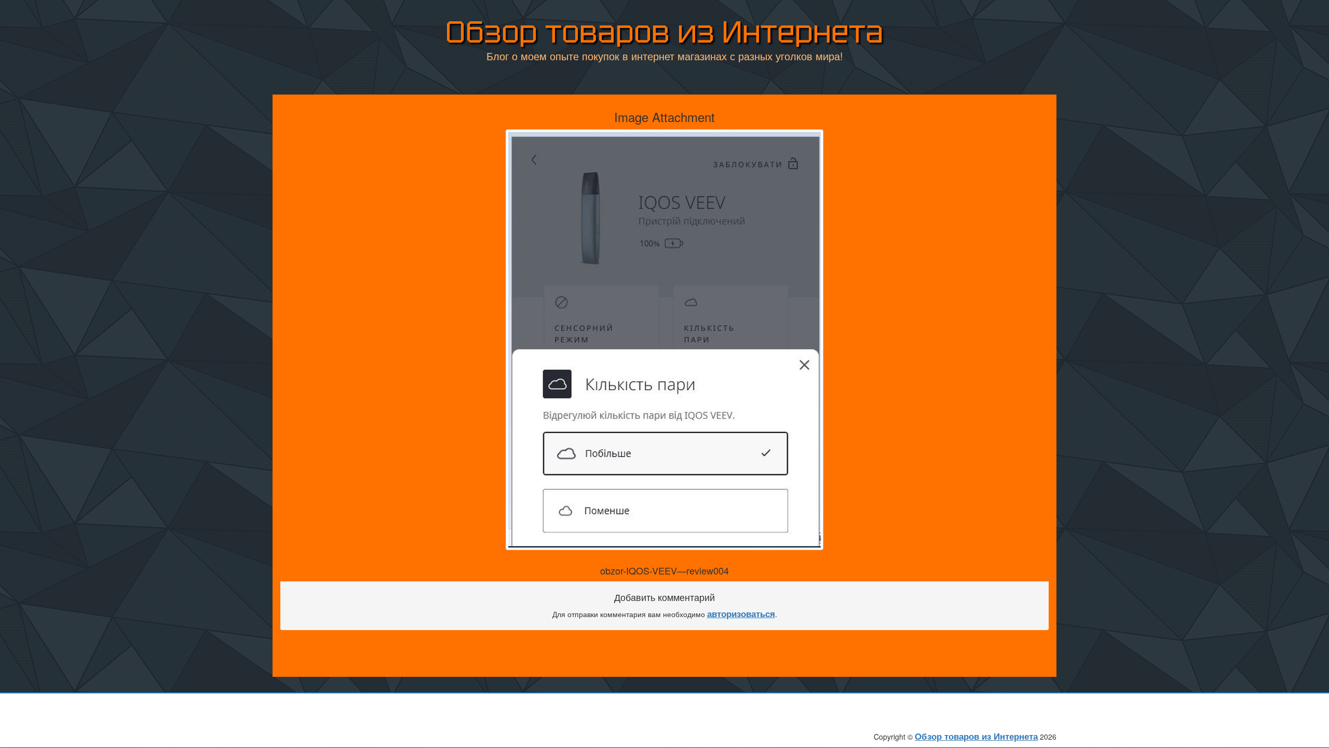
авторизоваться (741, 613)
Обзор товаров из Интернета (664, 31)
